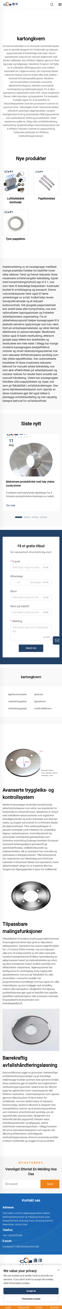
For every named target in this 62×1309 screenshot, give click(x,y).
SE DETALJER (15, 181)
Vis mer (10, 505)
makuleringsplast (17, 701)
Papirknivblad (46, 198)
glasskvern (40, 701)
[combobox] (19, 582)
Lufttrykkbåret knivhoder (15, 200)
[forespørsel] (57, 640)
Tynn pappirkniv (15, 239)
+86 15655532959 (12, 1235)
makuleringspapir (17, 708)
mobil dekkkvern (43, 708)
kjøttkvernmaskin (17, 694)
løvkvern (38, 694)
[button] (18, 517)
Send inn (31, 648)
